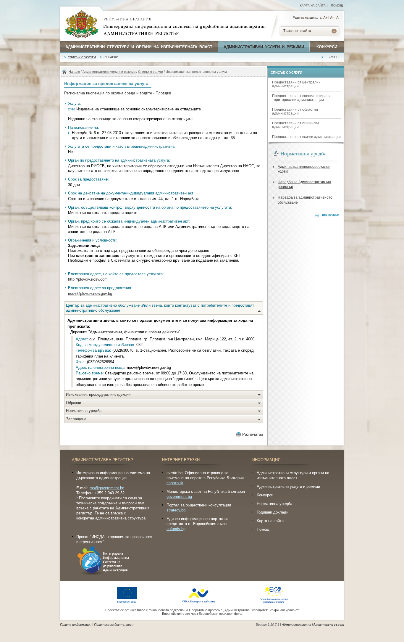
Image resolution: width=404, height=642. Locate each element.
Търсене (333, 57)
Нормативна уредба (83, 410)
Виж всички (330, 215)
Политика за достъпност (114, 624)
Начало (74, 71)
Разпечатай (252, 434)
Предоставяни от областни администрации (295, 111)
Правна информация (75, 624)
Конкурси (326, 47)
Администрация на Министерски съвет (313, 624)
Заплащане (76, 419)
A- (332, 17)
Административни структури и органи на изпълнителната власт (138, 47)
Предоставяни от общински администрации (295, 125)
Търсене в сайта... (298, 31)
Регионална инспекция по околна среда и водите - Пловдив (117, 93)
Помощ (337, 5)
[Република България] (81, 24)
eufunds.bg (176, 529)
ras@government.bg (107, 488)
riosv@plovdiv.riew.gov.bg (90, 293)
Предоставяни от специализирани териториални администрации (301, 98)
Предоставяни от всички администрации (306, 137)
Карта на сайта (313, 5)
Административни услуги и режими (264, 47)
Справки (111, 57)
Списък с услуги (82, 57)
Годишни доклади (272, 512)
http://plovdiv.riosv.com (88, 279)
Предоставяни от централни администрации (296, 84)
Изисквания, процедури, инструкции (98, 394)
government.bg (179, 496)
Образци (73, 402)
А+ (325, 17)
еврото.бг (175, 483)
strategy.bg (176, 510)
